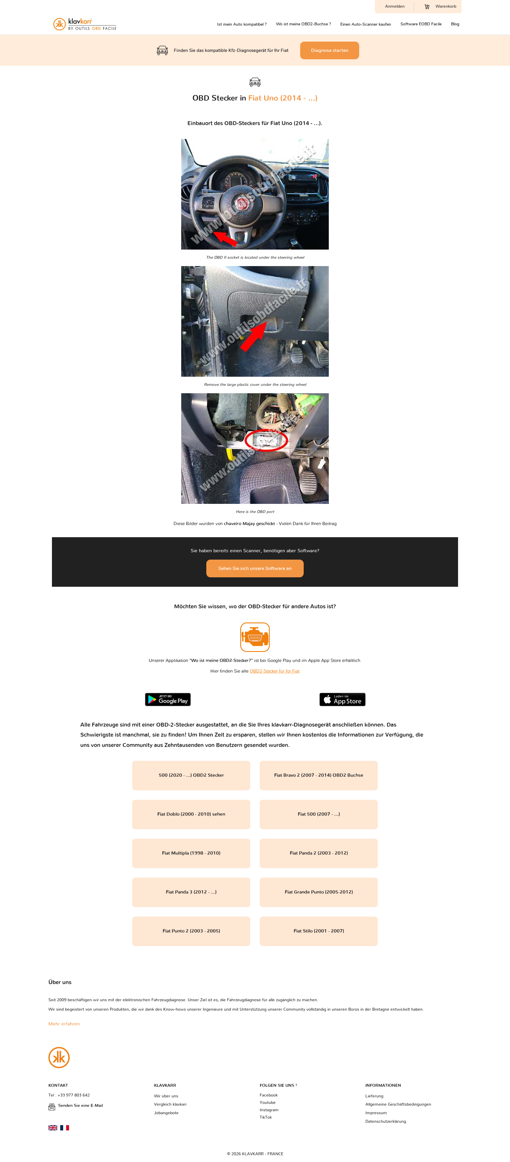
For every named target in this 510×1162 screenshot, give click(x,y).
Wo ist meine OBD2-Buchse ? (303, 24)
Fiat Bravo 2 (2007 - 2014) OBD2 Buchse (318, 775)
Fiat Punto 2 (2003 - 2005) (191, 931)
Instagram (269, 1110)
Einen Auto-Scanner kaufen (365, 24)
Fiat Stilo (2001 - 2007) (319, 931)
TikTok (266, 1117)
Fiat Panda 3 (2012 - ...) (191, 892)
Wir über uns (166, 1096)
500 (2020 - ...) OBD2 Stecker (191, 775)
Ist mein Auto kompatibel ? (242, 24)
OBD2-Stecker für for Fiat (275, 671)
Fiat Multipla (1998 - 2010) (191, 853)
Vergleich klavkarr (170, 1104)
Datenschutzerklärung (385, 1122)
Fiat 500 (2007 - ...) (319, 814)
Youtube (268, 1103)
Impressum (376, 1113)
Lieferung (374, 1096)
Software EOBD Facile (421, 24)
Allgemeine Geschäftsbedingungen (398, 1104)
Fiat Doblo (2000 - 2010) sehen (191, 814)
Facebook (269, 1095)
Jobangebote (166, 1113)
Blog (455, 24)
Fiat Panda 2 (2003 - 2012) (319, 853)
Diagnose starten (329, 50)
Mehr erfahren (64, 1024)
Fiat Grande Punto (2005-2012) (319, 892)
